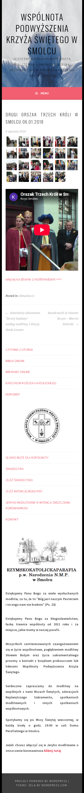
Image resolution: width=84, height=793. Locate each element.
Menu (45, 93)
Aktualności (26, 296)
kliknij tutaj (52, 751)
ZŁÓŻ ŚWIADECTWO (19, 480)
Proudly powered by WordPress (41, 781)
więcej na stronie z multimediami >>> (34, 279)
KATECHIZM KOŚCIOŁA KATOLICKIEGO (31, 383)
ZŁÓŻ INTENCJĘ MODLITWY (24, 491)
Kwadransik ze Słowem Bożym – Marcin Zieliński (63, 318)
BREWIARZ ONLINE (18, 372)
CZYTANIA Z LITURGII (19, 349)
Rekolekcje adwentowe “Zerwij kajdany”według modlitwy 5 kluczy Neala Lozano (23, 321)
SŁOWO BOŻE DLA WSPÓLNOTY (27, 457)
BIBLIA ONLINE (15, 361)
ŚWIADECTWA (15, 469)
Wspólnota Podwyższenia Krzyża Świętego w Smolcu (42, 34)
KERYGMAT (13, 394)
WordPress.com (54, 785)
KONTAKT (12, 519)
